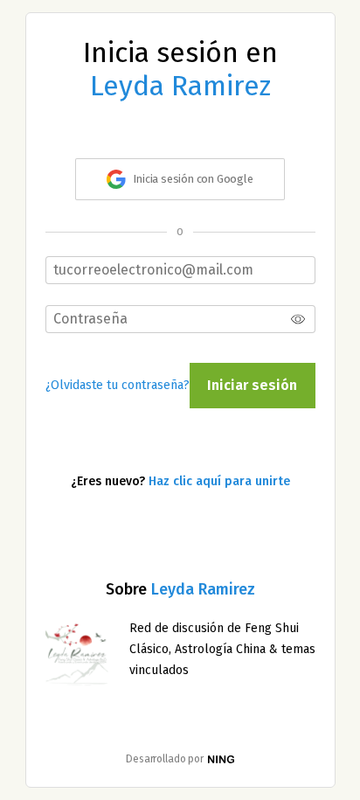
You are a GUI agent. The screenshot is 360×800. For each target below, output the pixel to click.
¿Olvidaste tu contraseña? (117, 385)
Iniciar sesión (252, 385)
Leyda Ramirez (203, 589)
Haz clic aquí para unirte (219, 481)
